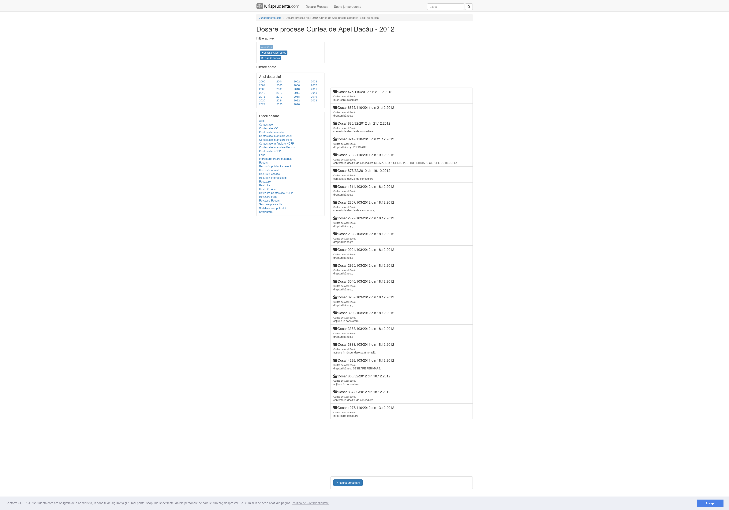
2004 (262, 85)
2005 (279, 85)
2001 (279, 81)
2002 (297, 81)
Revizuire (264, 185)
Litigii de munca (272, 57)
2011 (314, 89)
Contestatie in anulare (272, 132)
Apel (261, 121)
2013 (279, 93)
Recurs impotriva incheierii (275, 166)
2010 (297, 89)
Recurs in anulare (269, 170)
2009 (279, 89)
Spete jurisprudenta (347, 6)
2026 (297, 104)
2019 (314, 96)
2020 (262, 100)
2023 (314, 100)
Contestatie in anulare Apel (275, 136)
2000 (262, 81)
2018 (297, 96)
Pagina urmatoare (349, 483)
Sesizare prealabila (270, 204)
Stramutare (266, 212)
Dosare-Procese (317, 6)
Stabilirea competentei (272, 208)
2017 (279, 96)
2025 (279, 104)
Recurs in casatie (269, 174)
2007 (314, 85)
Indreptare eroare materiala (275, 159)
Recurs (263, 162)
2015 (314, 93)
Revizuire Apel (267, 189)
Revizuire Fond (268, 196)
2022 (297, 100)
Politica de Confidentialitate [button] (310, 503)
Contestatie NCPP (270, 151)
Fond (262, 155)
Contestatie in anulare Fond (276, 140)
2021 (279, 100)
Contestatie (266, 124)
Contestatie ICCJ (269, 128)
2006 (297, 85)
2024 (262, 104)
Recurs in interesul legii (273, 177)
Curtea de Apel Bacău (275, 52)
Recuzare (265, 181)
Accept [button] (710, 503)
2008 (262, 89)
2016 (262, 96)
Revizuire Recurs (269, 200)
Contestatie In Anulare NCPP (276, 143)
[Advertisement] (284, 275)
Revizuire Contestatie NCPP (276, 193)
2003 (314, 81)
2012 (262, 93)
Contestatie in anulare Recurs (277, 147)
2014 (297, 93)
